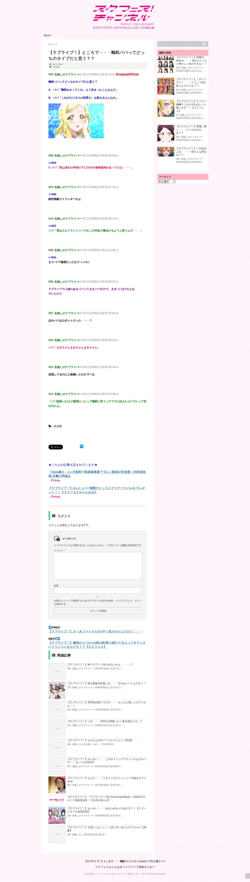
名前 (56, 585)
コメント (59, 550)
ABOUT (47, 35)
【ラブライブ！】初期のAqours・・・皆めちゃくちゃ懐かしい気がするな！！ (191, 60)
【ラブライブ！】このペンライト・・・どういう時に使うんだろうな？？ (191, 82)
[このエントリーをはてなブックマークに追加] (81, 446)
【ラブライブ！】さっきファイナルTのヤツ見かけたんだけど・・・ (95, 631)
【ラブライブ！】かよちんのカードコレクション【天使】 (100, 740)
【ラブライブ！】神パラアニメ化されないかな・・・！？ (100, 664)
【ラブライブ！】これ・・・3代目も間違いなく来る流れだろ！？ (105, 721)
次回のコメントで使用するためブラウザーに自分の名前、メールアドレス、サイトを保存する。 (98, 602)
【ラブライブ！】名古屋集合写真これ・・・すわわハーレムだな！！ (106, 683)
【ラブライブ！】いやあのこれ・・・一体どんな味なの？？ (191, 151)
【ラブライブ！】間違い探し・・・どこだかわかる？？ (191, 129)
